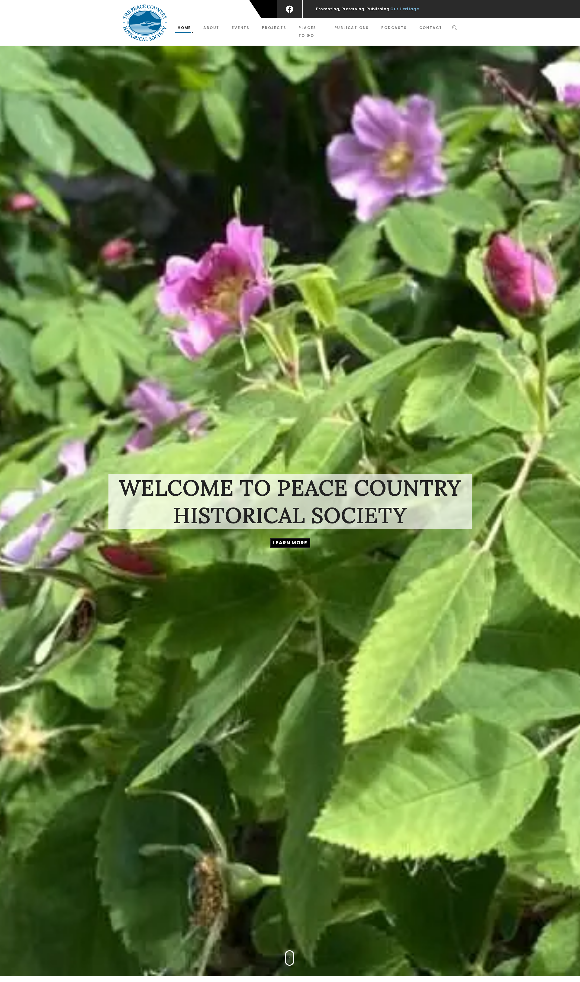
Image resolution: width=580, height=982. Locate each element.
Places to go (307, 31)
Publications (351, 27)
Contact (431, 27)
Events (241, 27)
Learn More (290, 542)
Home (184, 27)
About (211, 27)
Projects (274, 27)
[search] (455, 28)
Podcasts (394, 27)
